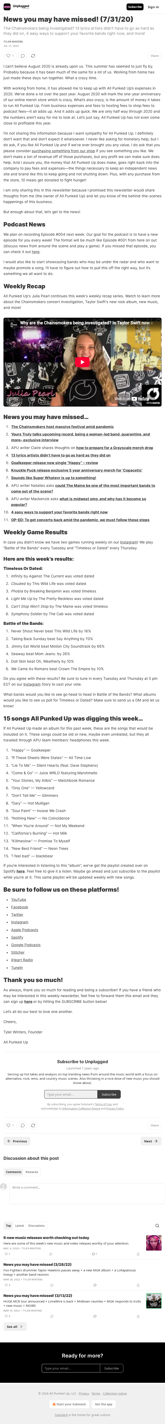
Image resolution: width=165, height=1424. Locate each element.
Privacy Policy (115, 1108)
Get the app (103, 1404)
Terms (96, 1393)
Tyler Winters (13, 41)
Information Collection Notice (81, 1108)
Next (148, 1141)
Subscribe (135, 7)
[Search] (157, 1225)
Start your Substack (71, 1404)
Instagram (128, 542)
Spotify (17, 937)
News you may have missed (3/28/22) (37, 1264)
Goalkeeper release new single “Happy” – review (54, 463)
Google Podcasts (26, 945)
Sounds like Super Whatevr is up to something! (53, 478)
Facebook (19, 907)
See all (12, 1326)
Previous (20, 1141)
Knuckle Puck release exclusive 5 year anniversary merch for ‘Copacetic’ (76, 470)
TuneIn (17, 968)
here (36, 252)
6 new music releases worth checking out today (46, 1238)
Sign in (153, 7)
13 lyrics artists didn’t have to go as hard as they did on (61, 455)
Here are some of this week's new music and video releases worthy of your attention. (66, 1243)
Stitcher (17, 952)
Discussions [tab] (36, 1226)
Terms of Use (103, 1104)
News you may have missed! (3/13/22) (37, 1295)
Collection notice (115, 1393)
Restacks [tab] (32, 1172)
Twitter (17, 914)
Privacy (84, 1393)
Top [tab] (8, 1226)
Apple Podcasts (24, 930)
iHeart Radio (22, 960)
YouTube (18, 899)
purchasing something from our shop (63, 151)
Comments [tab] (13, 1172)
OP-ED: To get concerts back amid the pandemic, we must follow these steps (80, 520)
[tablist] (22, 1172)
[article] (82, 1246)
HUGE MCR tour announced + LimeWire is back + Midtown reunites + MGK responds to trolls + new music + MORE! (72, 1303)
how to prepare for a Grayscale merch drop (114, 448)
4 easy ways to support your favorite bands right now (59, 512)
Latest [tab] (19, 1226)
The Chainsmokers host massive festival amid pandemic (62, 427)
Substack (61, 1415)
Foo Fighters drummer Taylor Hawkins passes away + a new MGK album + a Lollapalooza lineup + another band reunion (69, 1272)
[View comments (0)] (22, 56)
